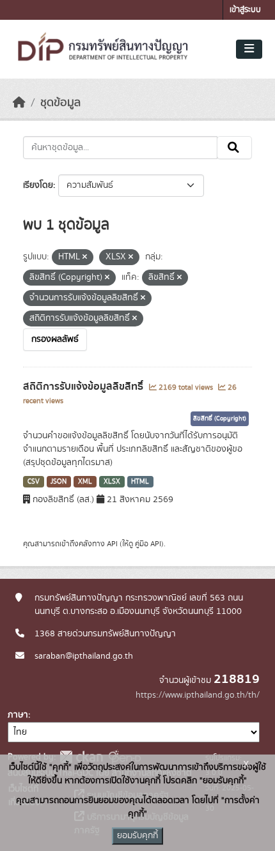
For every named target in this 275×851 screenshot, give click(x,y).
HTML (140, 482)
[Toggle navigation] (249, 49)
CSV (34, 482)
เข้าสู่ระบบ (245, 10)
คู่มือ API (148, 543)
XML (85, 482)
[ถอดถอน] (84, 257)
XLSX (112, 482)
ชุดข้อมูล (60, 103)
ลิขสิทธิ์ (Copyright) (219, 418)
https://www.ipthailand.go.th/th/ (198, 695)
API (112, 543)
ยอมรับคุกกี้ (137, 835)
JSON (59, 482)
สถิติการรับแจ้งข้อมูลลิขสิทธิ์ (84, 386)
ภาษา (18, 715)
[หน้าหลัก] (19, 103)
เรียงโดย (38, 185)
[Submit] (234, 147)
